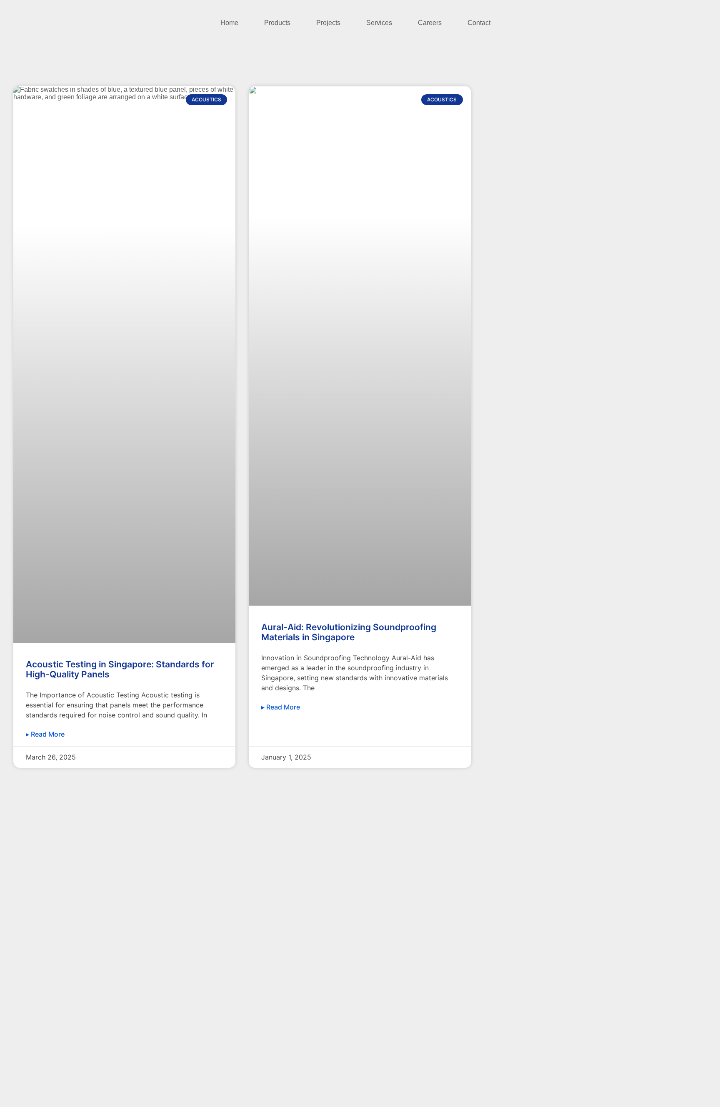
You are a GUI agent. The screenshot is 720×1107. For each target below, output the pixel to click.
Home (229, 22)
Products (277, 22)
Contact (479, 22)
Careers (430, 22)
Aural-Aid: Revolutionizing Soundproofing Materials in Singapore (348, 632)
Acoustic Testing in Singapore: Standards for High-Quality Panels (120, 669)
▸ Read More (45, 734)
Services (379, 22)
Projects (328, 22)
